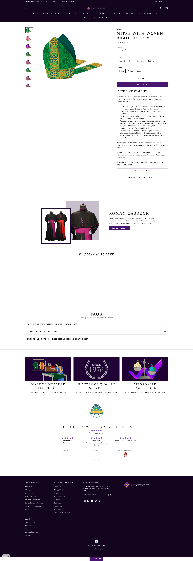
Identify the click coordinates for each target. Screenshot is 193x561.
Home (36, 13)
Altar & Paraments (55, 13)
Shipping (120, 50)
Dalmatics (58, 506)
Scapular (57, 503)
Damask (122, 61)
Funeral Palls (127, 13)
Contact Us (29, 493)
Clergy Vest (58, 490)
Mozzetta (57, 493)
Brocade (140, 61)
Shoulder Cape (59, 496)
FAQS (27, 509)
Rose (139, 71)
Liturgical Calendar (96, 17)
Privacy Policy (30, 496)
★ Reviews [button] (96, 558)
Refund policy (30, 535)
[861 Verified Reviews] (96, 419)
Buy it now (142, 84)
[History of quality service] (96, 369)
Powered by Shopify (96, 549)
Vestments (106, 13)
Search (27, 519)
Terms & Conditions (32, 500)
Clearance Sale (149, 13)
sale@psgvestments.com (34, 1)
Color (119, 67)
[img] (96, 431)
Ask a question (142, 170)
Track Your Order (68, 1)
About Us (28, 487)
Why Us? (28, 490)
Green (121, 71)
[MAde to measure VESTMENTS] (48, 369)
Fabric (120, 57)
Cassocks (57, 487)
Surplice (57, 500)
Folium (151, 61)
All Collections (30, 525)
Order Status (30, 522)
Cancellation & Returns (34, 503)
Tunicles (57, 509)
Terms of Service (31, 532)
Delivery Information (33, 506)
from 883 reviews (96, 433)
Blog (27, 529)
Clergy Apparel (83, 13)
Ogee (131, 61)
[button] (94, 460)
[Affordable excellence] (145, 369)
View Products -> (119, 228)
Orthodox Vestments (62, 513)
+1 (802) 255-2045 (52, 1)
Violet (130, 71)
